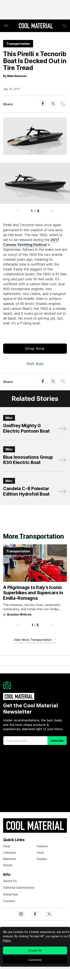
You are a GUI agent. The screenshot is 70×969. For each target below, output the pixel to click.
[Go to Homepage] (36, 26)
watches (9, 859)
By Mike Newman (15, 76)
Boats (40, 363)
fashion (42, 846)
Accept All (35, 950)
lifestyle (9, 853)
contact (9, 901)
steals (7, 865)
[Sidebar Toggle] (6, 25)
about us (10, 881)
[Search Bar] (64, 25)
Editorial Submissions (18, 887)
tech (40, 853)
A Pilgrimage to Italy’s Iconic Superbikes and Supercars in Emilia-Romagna (33, 593)
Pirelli (30, 363)
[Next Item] (52, 211)
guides (42, 859)
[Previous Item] (18, 211)
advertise (10, 894)
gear (6, 846)
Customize (35, 959)
